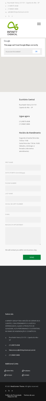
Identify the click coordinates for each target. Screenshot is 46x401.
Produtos (27, 371)
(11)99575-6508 (12, 6)
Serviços (9, 375)
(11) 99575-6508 (14, 345)
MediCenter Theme (17, 386)
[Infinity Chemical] (21, 28)
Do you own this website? (13, 51)
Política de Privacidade (13, 395)
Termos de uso (29, 395)
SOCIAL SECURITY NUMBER (14, 204)
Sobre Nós (9, 371)
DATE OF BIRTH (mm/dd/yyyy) (15, 173)
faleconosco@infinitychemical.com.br (22, 350)
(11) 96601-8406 (14, 355)
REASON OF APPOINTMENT (14, 225)
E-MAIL (7, 214)
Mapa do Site (12, 397)
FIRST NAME (9, 162)
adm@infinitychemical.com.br (18, 12)
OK (36, 51)
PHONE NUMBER (10, 183)
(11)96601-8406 (12, 9)
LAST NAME (9, 194)
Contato (26, 375)
